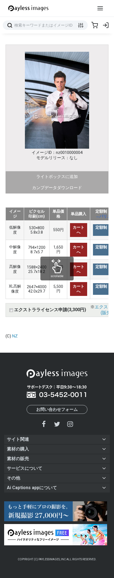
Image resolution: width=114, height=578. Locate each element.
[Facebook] (44, 423)
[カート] (95, 25)
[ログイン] (106, 25)
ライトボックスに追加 (57, 176)
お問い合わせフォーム (57, 409)
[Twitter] (57, 423)
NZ (15, 336)
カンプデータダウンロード (57, 187)
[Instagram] (70, 423)
